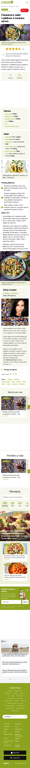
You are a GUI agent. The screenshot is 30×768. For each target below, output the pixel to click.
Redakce (17, 741)
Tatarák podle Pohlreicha (12, 703)
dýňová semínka (10, 151)
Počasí (13, 695)
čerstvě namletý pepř (12, 126)
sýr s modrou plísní (11, 146)
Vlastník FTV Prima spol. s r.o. (8, 741)
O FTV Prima (7, 724)
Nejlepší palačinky (20, 708)
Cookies (6, 738)
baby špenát (9, 142)
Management (18, 724)
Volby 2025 (16, 700)
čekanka (7, 137)
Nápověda (17, 738)
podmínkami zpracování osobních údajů (12, 607)
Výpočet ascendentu (21, 705)
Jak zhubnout (10, 690)
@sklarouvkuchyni (11, 360)
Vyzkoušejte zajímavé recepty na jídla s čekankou (15, 176)
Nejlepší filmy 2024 (19, 690)
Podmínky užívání (8, 734)
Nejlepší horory (8, 693)
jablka (7, 139)
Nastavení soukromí (17, 746)
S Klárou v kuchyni (6, 11)
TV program (15, 693)
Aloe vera (21, 703)
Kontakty (17, 731)
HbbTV (5, 731)
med (6, 121)
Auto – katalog (20, 698)
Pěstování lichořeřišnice (10, 705)
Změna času (22, 693)
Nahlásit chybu (7, 745)
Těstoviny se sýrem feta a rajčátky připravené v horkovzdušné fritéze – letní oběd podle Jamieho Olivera (14, 557)
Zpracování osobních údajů (18, 735)
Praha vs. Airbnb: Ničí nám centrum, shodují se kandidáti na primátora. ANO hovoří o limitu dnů (14, 671)
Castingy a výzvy (19, 729)
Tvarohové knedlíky (10, 708)
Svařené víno (23, 700)
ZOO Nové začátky (11, 698)
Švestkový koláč (15, 710)
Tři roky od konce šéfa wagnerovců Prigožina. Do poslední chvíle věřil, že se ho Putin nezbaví (15, 655)
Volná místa (6, 726)
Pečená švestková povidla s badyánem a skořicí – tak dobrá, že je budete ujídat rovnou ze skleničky (11, 413)
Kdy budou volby (19, 695)
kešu (6, 153)
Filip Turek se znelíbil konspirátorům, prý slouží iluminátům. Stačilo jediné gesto (14, 663)
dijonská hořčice (10, 119)
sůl (6, 124)
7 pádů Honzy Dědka (8, 700)
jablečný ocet (9, 116)
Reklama (6, 729)
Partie (8, 695)
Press (16, 726)
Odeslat (25, 602)
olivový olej (8, 114)
